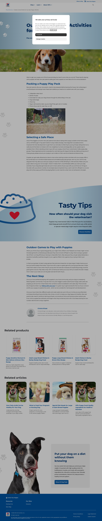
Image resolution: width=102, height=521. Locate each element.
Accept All (39, 34)
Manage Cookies (40, 39)
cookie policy (53, 30)
